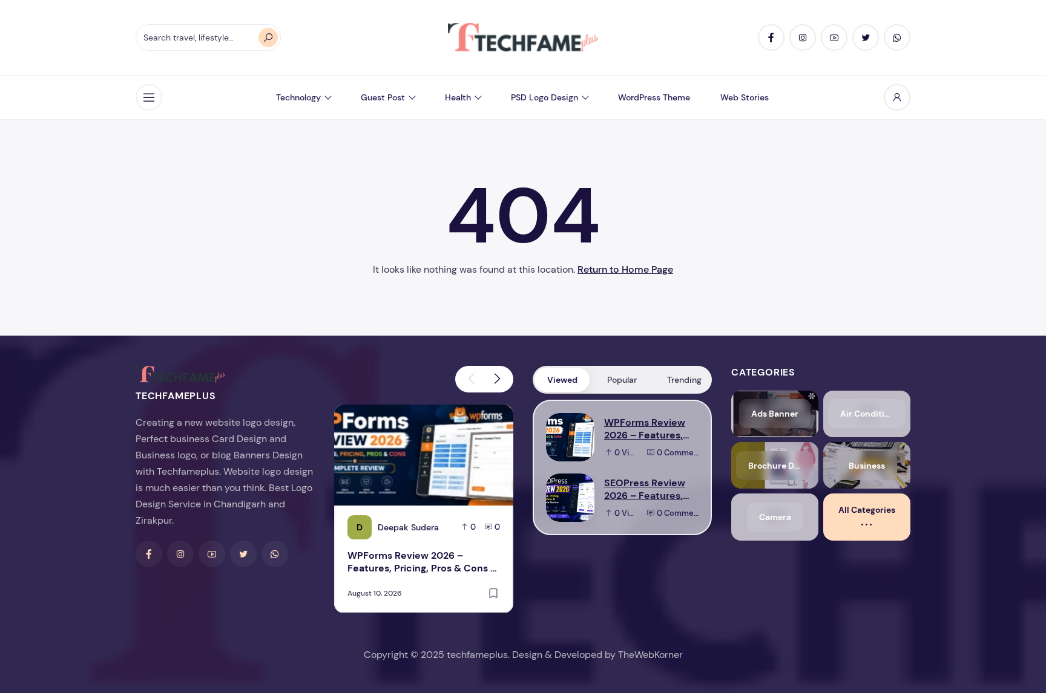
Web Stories (744, 97)
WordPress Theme (654, 97)
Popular (622, 379)
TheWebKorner (650, 654)
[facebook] (771, 37)
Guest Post (383, 97)
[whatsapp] (897, 37)
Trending (684, 379)
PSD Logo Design (544, 97)
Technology (298, 97)
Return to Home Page (625, 269)
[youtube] (834, 37)
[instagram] (802, 37)
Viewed (562, 379)
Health (458, 97)
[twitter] (865, 37)
